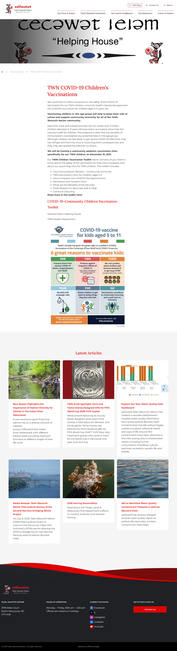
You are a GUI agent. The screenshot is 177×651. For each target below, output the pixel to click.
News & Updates (17, 72)
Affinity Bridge (93, 646)
